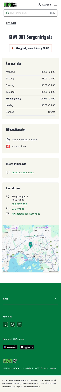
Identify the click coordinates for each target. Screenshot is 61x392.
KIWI (5, 298)
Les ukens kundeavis (23, 172)
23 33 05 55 (18, 208)
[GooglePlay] (10, 347)
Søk (52, 13)
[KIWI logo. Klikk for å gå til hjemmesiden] (10, 4)
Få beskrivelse (19, 203)
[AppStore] (27, 347)
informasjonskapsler (30, 384)
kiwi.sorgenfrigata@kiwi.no (26, 213)
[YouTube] (19, 324)
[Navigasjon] (55, 5)
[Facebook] (5, 324)
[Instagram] (12, 324)
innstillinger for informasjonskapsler (25, 387)
